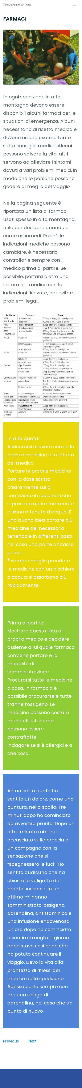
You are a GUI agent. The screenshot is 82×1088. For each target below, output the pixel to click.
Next (32, 1041)
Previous (11, 1041)
